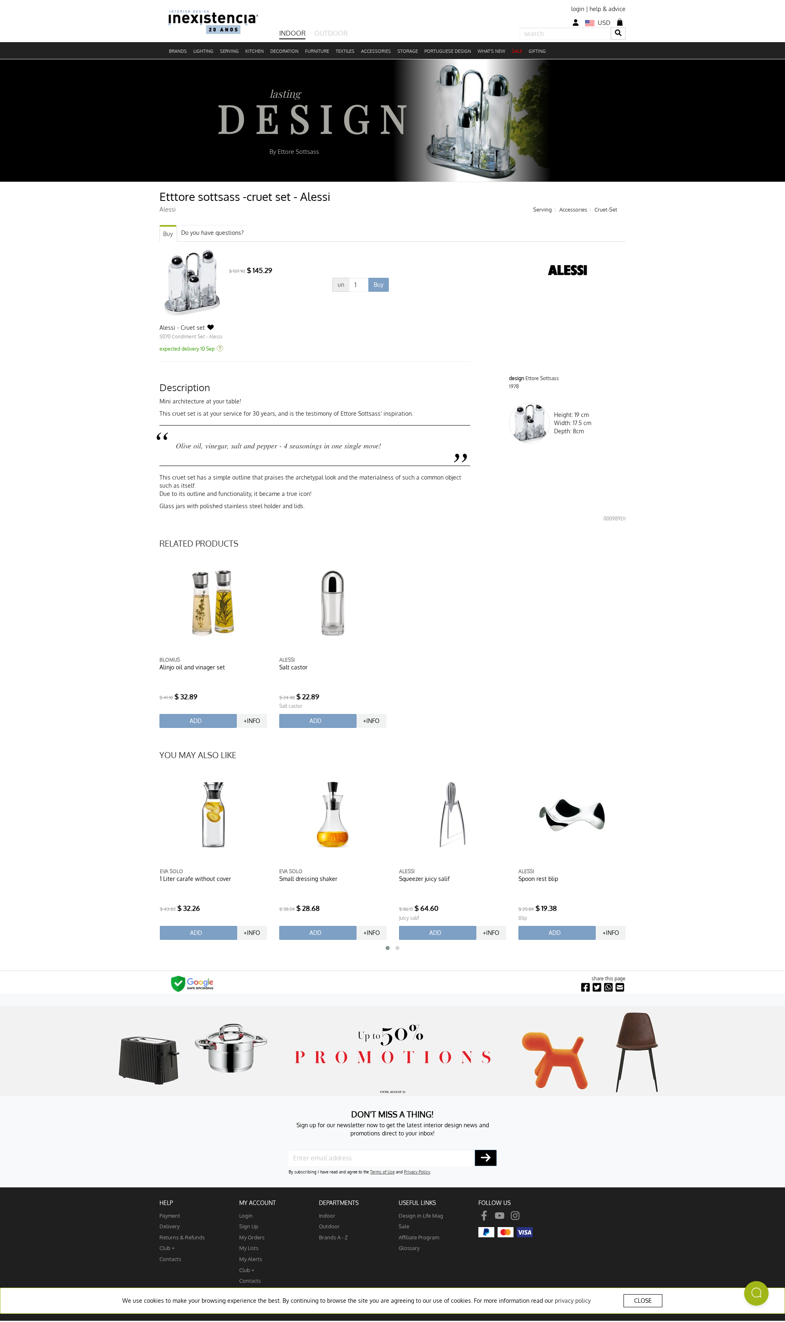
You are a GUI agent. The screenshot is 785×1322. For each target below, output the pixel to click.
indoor (327, 1215)
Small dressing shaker (308, 878)
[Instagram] (515, 1215)
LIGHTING (203, 51)
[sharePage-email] (620, 987)
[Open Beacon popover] (756, 1293)
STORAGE (407, 51)
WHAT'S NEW (491, 51)
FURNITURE (317, 51)
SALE (517, 51)
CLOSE (643, 1300)
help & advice (608, 8)
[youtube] (499, 1215)
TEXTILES (345, 51)
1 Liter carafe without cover (195, 878)
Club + (167, 1247)
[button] (387, 948)
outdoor (329, 1226)
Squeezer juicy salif (424, 878)
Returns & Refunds (182, 1237)
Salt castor (293, 667)
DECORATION (284, 51)
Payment (169, 1215)
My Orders (252, 1237)
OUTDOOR (331, 33)
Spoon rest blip (538, 878)
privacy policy (573, 1300)
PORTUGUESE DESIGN (447, 51)
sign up (248, 1226)
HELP (166, 1202)
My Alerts (250, 1258)
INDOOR (292, 33)
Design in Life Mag (421, 1215)
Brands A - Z (333, 1237)
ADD (196, 720)
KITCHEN (254, 51)
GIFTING (537, 51)
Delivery (169, 1226)
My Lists (248, 1247)
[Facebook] (484, 1215)
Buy (168, 233)
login (577, 8)
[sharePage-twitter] (597, 987)
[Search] (618, 33)
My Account (257, 1202)
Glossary (409, 1247)
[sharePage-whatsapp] (608, 987)
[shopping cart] (620, 22)
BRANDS (178, 51)
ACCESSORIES (376, 51)
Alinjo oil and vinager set (192, 667)
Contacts (170, 1258)
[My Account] (575, 22)
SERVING (229, 51)
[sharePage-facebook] (585, 987)
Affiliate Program (419, 1237)
